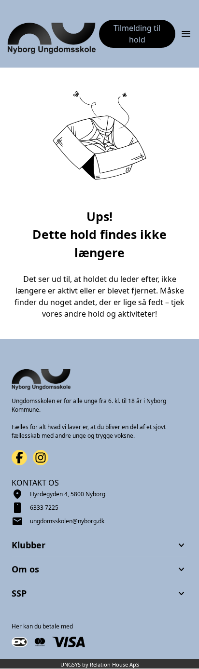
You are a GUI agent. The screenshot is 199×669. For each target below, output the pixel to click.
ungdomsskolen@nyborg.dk (67, 521)
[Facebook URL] (19, 457)
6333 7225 (44, 507)
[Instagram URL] (40, 457)
